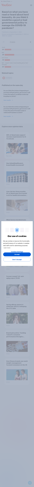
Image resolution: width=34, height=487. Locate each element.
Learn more (7, 247)
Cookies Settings (17, 251)
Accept (17, 254)
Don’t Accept (17, 259)
